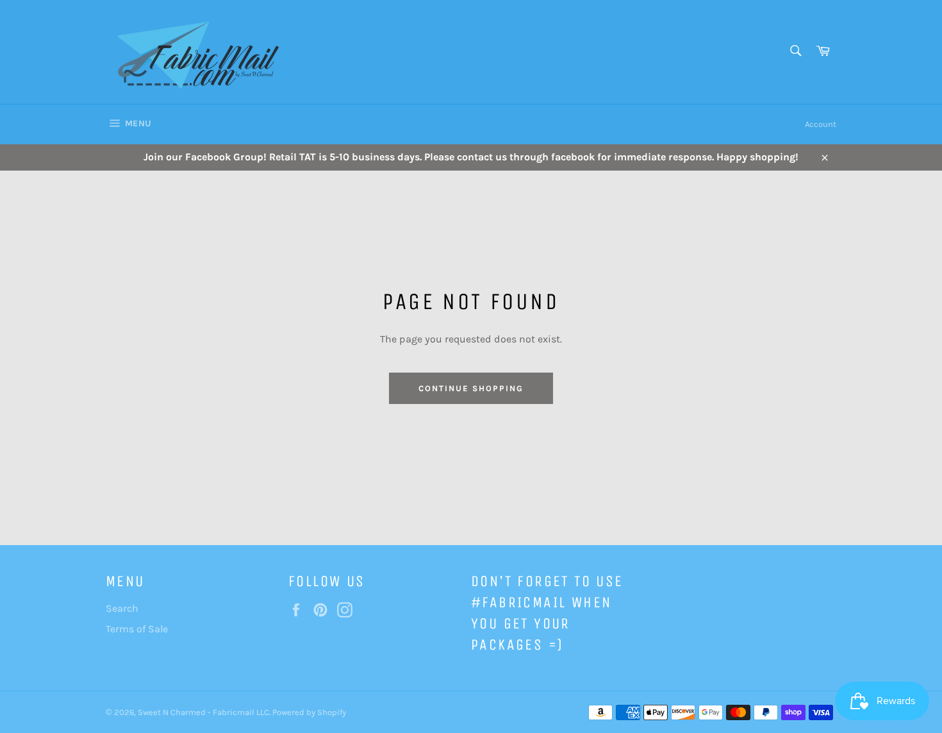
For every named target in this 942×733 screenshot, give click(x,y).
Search (122, 608)
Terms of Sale (137, 629)
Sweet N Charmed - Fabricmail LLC (203, 712)
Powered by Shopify (309, 712)
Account (820, 124)
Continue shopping (470, 388)
